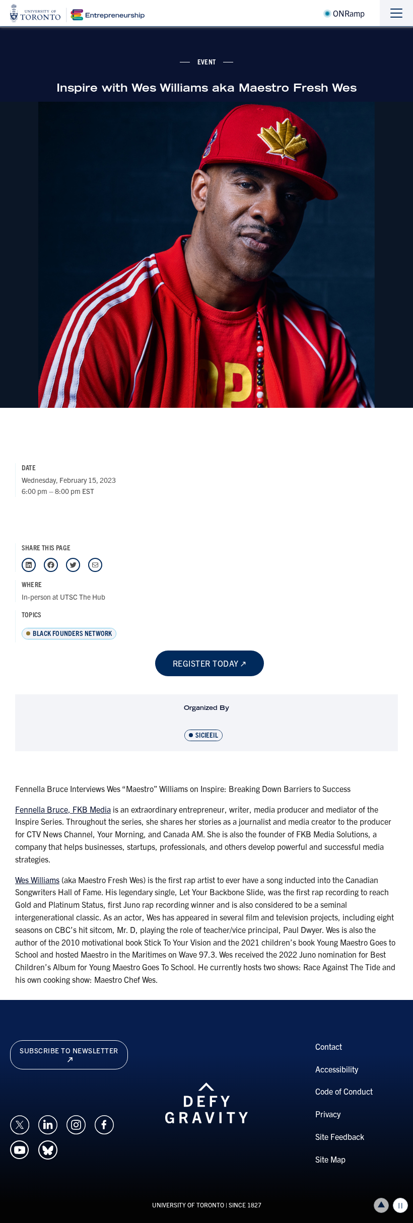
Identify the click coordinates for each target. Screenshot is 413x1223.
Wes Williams (37, 880)
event (206, 61)
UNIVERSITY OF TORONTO (188, 1204)
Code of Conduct (344, 1091)
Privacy (327, 1114)
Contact (328, 1046)
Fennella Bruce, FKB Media (63, 809)
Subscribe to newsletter (69, 1050)
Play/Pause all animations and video (400, 1205)
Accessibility (336, 1069)
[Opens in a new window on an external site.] (19, 1123)
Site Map (330, 1159)
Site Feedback (339, 1136)
